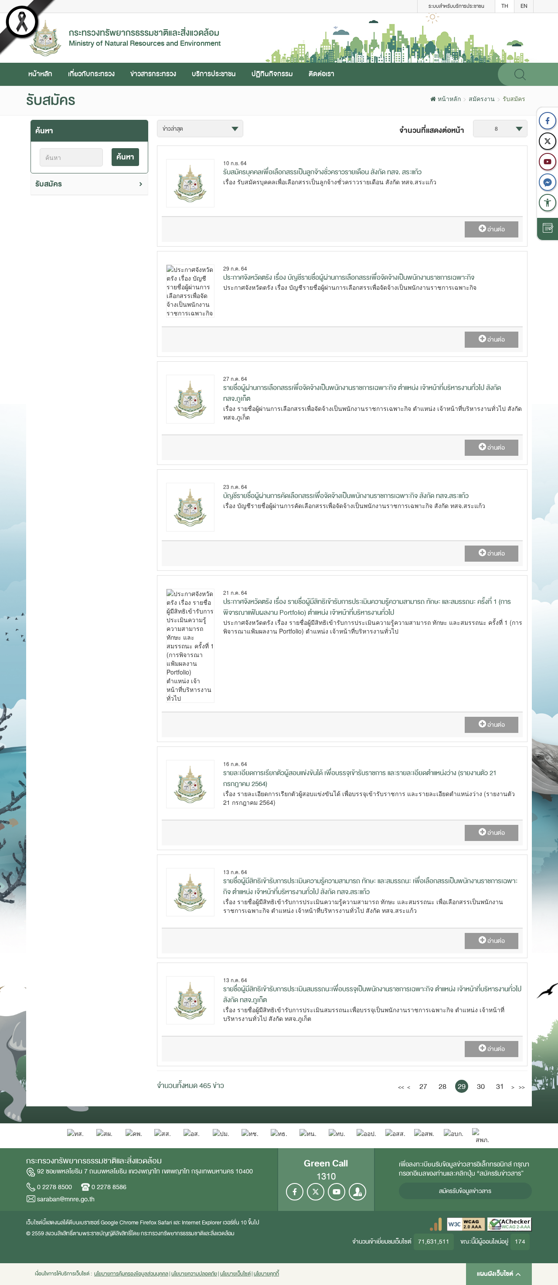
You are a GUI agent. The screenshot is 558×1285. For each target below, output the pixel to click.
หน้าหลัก (40, 74)
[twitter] (547, 141)
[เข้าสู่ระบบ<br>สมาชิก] (357, 1191)
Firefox (148, 1222)
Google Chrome (120, 1222)
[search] (520, 74)
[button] (547, 202)
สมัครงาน (482, 98)
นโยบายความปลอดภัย (194, 1274)
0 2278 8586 (109, 1187)
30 (481, 1086)
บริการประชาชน (214, 74)
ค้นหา (125, 157)
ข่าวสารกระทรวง (153, 74)
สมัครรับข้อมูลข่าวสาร (465, 1191)
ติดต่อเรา (321, 74)
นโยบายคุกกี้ (266, 1274)
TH (504, 6)
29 (462, 1086)
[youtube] (547, 161)
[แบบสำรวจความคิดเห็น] (547, 229)
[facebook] (547, 120)
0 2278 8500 (54, 1187)
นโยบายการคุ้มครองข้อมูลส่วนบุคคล (131, 1274)
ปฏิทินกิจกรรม (272, 74)
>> (521, 1087)
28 (442, 1086)
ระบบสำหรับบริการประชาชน (456, 6)
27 (423, 1086)
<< (400, 1087)
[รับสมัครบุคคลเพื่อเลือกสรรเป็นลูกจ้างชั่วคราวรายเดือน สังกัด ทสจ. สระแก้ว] (190, 182)
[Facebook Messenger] (547, 182)
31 (500, 1086)
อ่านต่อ (495, 229)
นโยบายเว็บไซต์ (235, 1274)
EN (524, 6)
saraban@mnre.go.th (66, 1199)
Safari (166, 1222)
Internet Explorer (201, 1222)
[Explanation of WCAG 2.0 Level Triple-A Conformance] (466, 1224)
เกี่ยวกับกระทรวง (91, 74)
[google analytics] (435, 1224)
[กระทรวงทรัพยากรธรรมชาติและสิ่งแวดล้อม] (45, 37)
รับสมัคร (48, 184)
